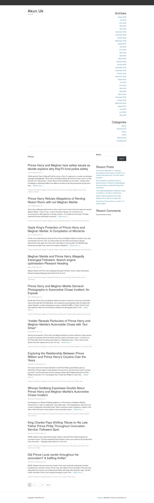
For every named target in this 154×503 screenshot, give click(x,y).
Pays (78, 446)
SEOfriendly (31, 279)
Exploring (55, 381)
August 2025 (122, 44)
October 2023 (121, 100)
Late (70, 446)
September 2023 (120, 103)
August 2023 (122, 106)
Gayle (61, 249)
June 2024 (122, 85)
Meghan (75, 190)
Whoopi (34, 416)
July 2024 (123, 82)
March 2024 (122, 94)
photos (84, 314)
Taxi (91, 346)
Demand (55, 314)
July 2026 (123, 20)
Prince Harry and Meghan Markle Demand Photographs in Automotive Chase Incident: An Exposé (58, 289)
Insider (67, 346)
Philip (82, 446)
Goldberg (67, 414)
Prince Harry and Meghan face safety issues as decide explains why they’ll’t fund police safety (59, 167)
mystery (64, 477)
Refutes (77, 221)
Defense (56, 249)
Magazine (100, 498)
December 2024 (121, 67)
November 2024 (121, 70)
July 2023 (123, 109)
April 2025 (123, 56)
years (81, 381)
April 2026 (123, 29)
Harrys (60, 381)
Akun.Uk (35, 10)
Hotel (59, 221)
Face (60, 190)
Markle (63, 221)
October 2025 (121, 38)
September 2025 (120, 41)
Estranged (56, 277)
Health (124, 135)
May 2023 (123, 115)
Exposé (61, 314)
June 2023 (122, 112)
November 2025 (121, 35)
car (48, 314)
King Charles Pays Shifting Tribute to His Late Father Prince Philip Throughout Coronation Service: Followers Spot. (58, 425)
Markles (72, 346)
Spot (34, 448)
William (77, 381)
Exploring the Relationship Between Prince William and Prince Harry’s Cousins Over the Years (57, 356)
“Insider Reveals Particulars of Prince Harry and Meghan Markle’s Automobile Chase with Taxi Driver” (59, 324)
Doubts (55, 414)
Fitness (123, 132)
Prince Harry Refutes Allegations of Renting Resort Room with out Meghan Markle (56, 200)
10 (42, 485)
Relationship (70, 381)
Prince (84, 190)
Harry (66, 190)
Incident (69, 314)
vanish (73, 477)
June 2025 (122, 50)
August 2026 (122, 17)
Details (55, 346)
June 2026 (122, 23)
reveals (87, 346)
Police (80, 190)
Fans (60, 277)
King (67, 446)
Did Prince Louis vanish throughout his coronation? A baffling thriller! (53, 456)
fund (63, 190)
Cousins (49, 381)
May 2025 (123, 53)
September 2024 (120, 76)
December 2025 (121, 32)
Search (98, 154)
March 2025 (122, 58)
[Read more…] (38, 185)
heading (68, 277)
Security (36, 192)
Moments (84, 249)
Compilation (50, 249)
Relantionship (121, 138)
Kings (69, 249)
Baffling (49, 477)
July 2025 (123, 47)
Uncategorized (121, 141)
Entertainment (121, 129)
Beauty (124, 126)
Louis (60, 477)
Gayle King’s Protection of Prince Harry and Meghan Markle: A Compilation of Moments (56, 229)
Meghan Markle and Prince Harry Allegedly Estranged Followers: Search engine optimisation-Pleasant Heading (56, 259)
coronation (55, 446)
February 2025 (121, 62)
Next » (49, 485)
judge (70, 190)
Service (30, 448)
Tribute (38, 448)
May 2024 (123, 88)
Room (87, 221)
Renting (82, 221)
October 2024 (121, 73)
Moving (75, 446)
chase (51, 314)
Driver (59, 346)
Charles (49, 446)
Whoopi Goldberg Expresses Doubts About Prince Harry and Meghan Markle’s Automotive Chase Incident (58, 391)
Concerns (49, 190)
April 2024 (123, 91)
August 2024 (122, 79)
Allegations (50, 221)
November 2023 (121, 97)
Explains (55, 190)
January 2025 (121, 64)
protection (30, 192)
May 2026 (123, 26)
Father (64, 446)
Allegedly (49, 277)
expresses (61, 414)
